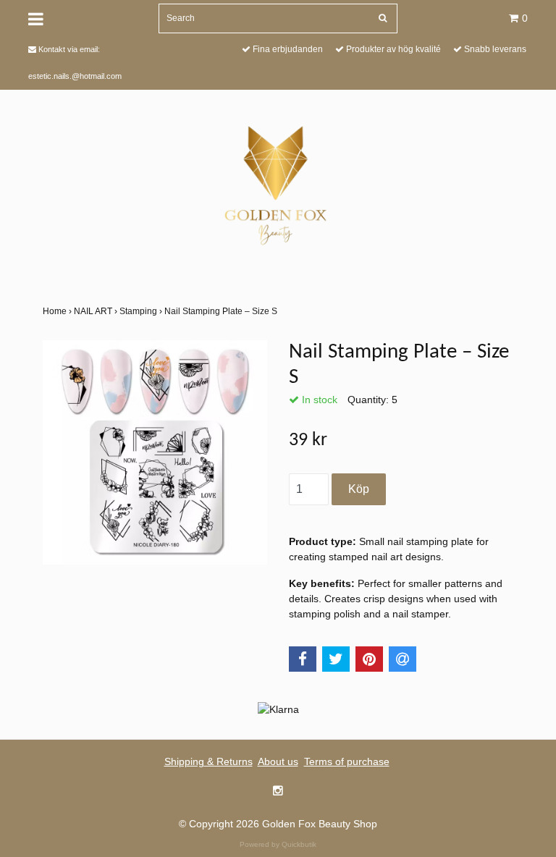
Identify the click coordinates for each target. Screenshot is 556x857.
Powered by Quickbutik (278, 844)
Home (58, 311)
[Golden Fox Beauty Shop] (278, 183)
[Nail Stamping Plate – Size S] (155, 452)
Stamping (141, 311)
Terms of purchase (346, 761)
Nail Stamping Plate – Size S (221, 311)
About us (278, 761)
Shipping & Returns (208, 761)
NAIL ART (96, 311)
